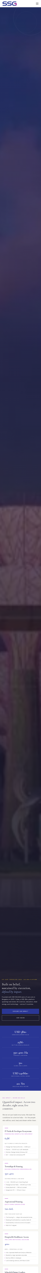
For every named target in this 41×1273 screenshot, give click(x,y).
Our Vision (20, 1018)
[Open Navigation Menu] (37, 4)
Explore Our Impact (20, 1011)
